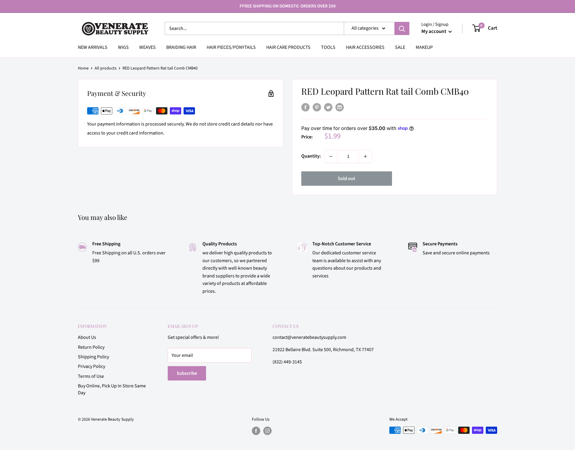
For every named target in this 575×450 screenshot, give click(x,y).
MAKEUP (424, 47)
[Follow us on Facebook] (256, 431)
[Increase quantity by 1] (365, 156)
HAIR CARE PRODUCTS (288, 47)
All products (105, 68)
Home (83, 68)
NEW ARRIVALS (93, 47)
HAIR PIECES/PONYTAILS (231, 47)
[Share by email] (339, 107)
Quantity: (311, 156)
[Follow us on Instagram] (267, 431)
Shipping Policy (93, 357)
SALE (400, 47)
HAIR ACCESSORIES (365, 47)
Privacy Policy (91, 366)
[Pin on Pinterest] (317, 107)
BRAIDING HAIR (181, 47)
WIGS (123, 47)
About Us (87, 337)
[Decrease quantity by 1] (331, 156)
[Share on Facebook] (305, 107)
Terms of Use (91, 376)
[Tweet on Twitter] (328, 107)
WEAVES (147, 47)
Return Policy (91, 347)
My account (434, 31)
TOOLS (328, 47)
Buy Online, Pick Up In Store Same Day (112, 389)
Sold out (346, 178)
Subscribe (187, 373)
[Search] (401, 28)
